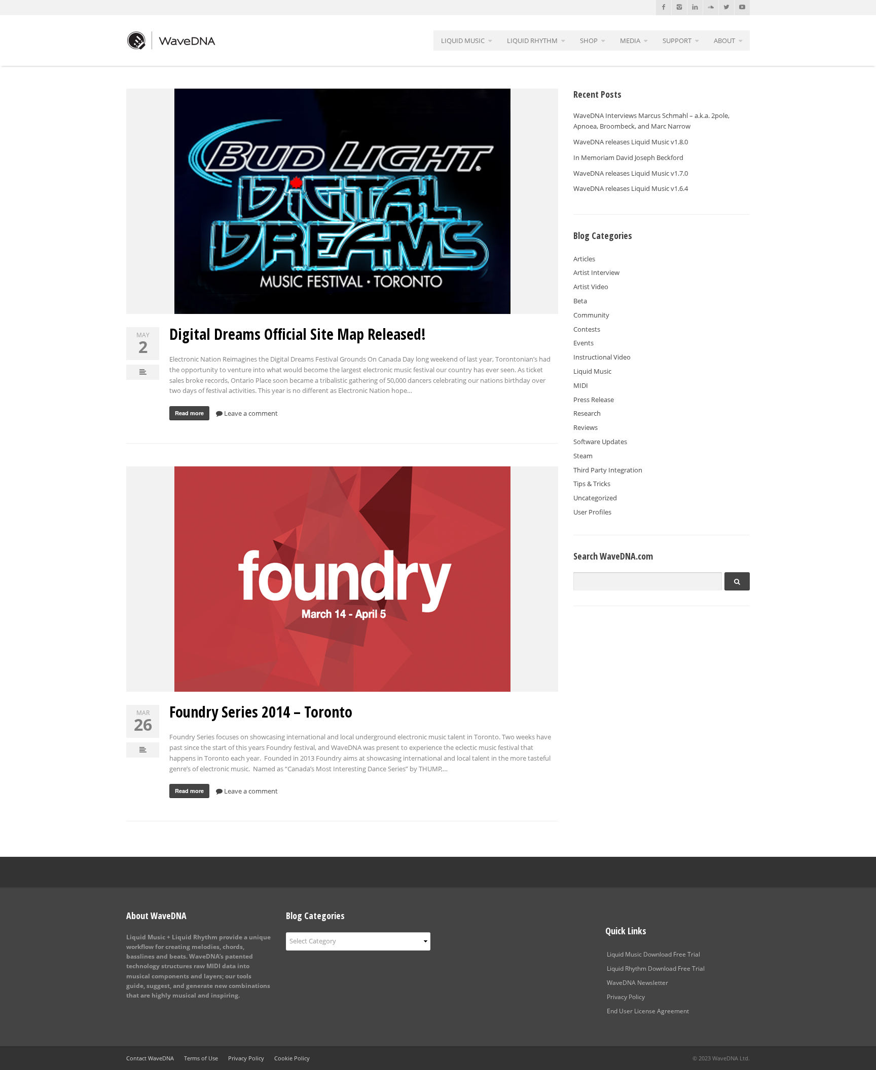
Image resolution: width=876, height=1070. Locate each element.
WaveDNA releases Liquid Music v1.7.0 (630, 173)
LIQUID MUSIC (463, 40)
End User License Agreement (648, 1011)
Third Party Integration (607, 469)
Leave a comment (250, 413)
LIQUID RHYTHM (532, 40)
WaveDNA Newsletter (637, 982)
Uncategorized (595, 497)
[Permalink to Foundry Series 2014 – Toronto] (342, 579)
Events (583, 342)
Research (587, 413)
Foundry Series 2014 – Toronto (260, 711)
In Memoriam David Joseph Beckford (628, 157)
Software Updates (600, 441)
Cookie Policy (292, 1058)
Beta (580, 300)
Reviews (585, 427)
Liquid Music (592, 371)
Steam (583, 455)
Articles (584, 258)
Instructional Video (602, 357)
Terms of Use (201, 1058)
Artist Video (590, 286)
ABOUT (724, 40)
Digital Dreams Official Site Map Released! (297, 334)
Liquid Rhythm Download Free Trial (656, 968)
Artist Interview (596, 272)
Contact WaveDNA (150, 1058)
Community (591, 315)
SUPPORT (677, 40)
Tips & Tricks (591, 483)
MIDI (580, 385)
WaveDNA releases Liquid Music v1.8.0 (630, 141)
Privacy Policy (626, 997)
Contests (586, 329)
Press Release (593, 399)
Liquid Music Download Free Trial (653, 954)
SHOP (589, 40)
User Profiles (592, 512)
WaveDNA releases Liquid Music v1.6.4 (630, 188)
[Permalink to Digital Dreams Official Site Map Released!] (342, 201)
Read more (189, 413)
